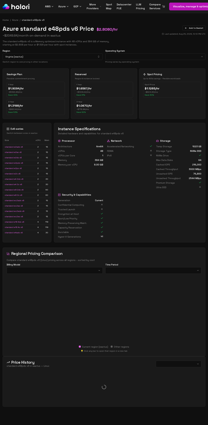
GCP (75, 6)
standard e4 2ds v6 (14, 179)
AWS (48, 6)
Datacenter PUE (124, 6)
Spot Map (109, 6)
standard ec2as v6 (14, 206)
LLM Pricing (140, 6)
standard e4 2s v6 (13, 184)
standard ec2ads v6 (14, 200)
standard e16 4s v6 (14, 227)
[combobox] (53, 56)
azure (15, 20)
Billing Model (13, 264)
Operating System (115, 50)
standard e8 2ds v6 (14, 189)
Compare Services (155, 6)
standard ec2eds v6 (14, 211)
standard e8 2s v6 (13, 195)
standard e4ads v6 (14, 232)
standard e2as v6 (13, 152)
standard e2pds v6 (14, 163)
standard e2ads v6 (14, 147)
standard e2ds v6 (13, 157)
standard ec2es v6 (14, 216)
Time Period (111, 264)
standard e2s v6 (12, 173)
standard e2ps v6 (13, 168)
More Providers (92, 6)
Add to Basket (196, 28)
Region (6, 50)
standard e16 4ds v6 (14, 222)
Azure (62, 6)
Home (6, 20)
